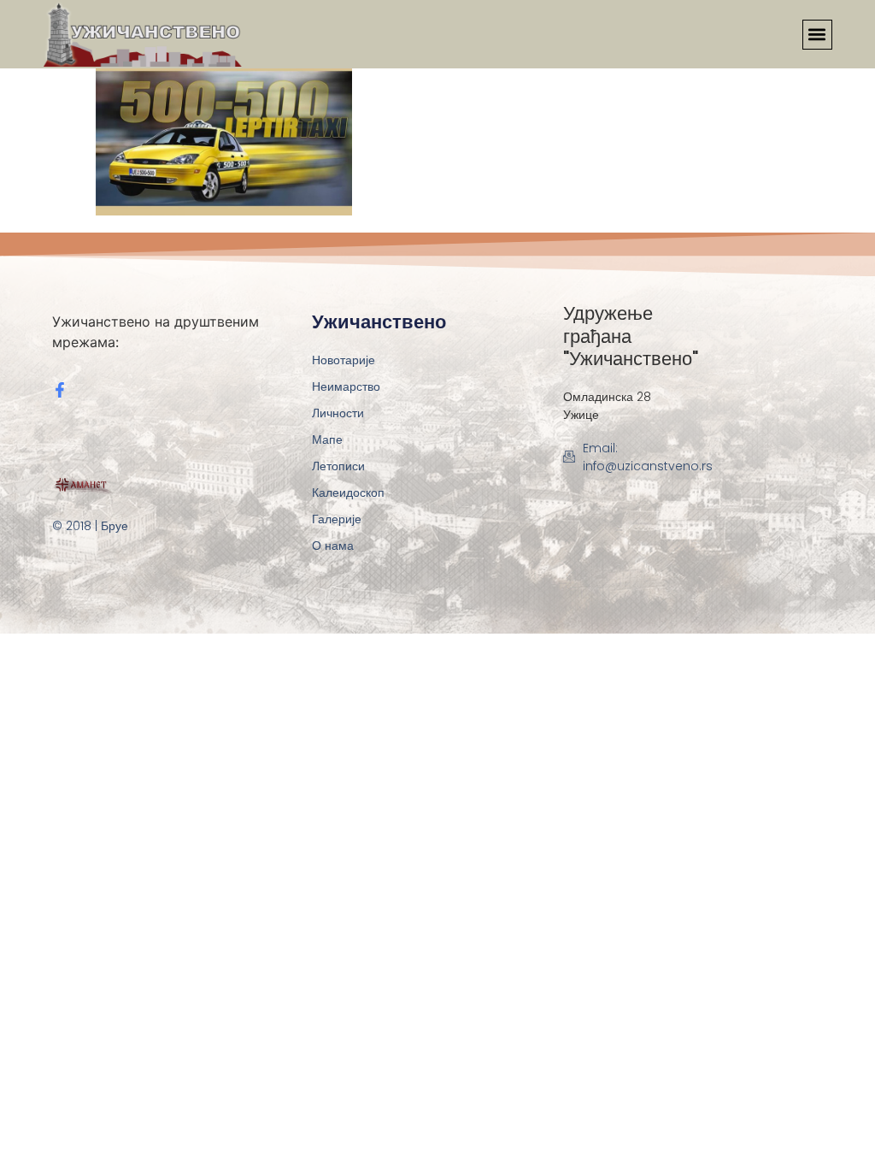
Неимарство (346, 386)
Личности (338, 413)
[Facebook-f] (60, 390)
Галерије (336, 519)
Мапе (327, 439)
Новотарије (343, 360)
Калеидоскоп (348, 492)
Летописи (338, 466)
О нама (333, 545)
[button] (817, 35)
